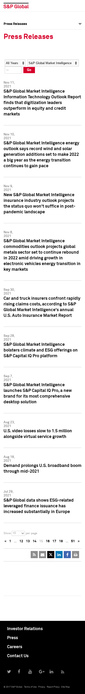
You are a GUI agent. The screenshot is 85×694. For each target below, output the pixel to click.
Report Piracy (53, 687)
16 (48, 541)
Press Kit (10, 72)
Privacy (41, 687)
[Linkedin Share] (59, 554)
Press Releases (15, 41)
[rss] (34, 554)
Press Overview (15, 31)
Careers (14, 647)
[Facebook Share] (67, 554)
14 (34, 541)
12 (21, 541)
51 (73, 541)
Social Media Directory (21, 62)
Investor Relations (25, 629)
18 (61, 541)
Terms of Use (30, 687)
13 (28, 541)
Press (12, 638)
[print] (75, 554)
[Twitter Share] (50, 554)
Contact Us (18, 656)
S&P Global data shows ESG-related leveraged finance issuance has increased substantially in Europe (39, 506)
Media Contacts (16, 51)
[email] (42, 554)
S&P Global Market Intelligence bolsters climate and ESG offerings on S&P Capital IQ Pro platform (41, 350)
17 (54, 541)
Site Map (65, 687)
